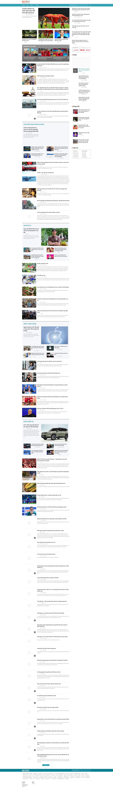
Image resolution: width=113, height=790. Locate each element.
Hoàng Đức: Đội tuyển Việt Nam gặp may (46, 648)
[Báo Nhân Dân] (32, 151)
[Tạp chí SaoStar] (56, 42)
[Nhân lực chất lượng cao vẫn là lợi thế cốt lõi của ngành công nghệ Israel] (29, 314)
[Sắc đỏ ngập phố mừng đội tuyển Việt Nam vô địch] (29, 676)
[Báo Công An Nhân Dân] (76, 50)
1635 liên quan (30, 14)
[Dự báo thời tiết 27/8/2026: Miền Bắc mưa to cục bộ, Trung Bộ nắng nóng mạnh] (29, 68)
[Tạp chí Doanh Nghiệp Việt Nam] (25, 428)
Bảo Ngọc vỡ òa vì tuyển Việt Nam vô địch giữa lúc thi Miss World (52, 636)
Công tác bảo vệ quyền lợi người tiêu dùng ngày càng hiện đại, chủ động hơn (61, 148)
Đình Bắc (67, 773)
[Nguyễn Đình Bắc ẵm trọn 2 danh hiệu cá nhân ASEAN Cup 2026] (29, 523)
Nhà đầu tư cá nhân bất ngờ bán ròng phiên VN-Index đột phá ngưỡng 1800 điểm (61, 155)
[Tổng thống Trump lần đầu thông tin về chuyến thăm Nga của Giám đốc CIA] (29, 389)
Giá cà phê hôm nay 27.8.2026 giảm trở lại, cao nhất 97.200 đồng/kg (53, 287)
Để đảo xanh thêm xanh (42, 263)
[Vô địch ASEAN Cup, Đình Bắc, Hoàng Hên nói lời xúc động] (29, 735)
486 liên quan (44, 101)
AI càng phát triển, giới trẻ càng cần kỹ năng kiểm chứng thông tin (37, 348)
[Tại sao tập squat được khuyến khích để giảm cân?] (29, 377)
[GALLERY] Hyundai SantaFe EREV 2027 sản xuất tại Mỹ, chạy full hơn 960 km (61, 452)
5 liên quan (43, 532)
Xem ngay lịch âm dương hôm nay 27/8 (46, 542)
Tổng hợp (33, 783)
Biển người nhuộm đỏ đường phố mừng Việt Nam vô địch (50, 530)
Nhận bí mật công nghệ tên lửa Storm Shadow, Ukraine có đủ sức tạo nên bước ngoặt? (80, 42)
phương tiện (50, 773)
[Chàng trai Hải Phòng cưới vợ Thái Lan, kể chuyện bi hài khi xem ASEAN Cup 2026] (50, 250)
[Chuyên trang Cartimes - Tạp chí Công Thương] (32, 454)
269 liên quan (44, 569)
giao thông (60, 774)
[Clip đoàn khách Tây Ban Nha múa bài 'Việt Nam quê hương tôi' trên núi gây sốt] (27, 256)
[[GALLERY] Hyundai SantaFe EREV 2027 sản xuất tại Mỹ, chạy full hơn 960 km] (50, 452)
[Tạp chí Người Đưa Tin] (55, 151)
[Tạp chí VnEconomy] (24, 133)
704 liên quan (30, 332)
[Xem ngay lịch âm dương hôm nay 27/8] (29, 546)
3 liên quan (44, 202)
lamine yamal (46, 773)
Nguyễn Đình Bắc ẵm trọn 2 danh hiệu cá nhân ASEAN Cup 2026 (51, 518)
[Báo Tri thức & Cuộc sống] (55, 454)
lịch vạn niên (87, 774)
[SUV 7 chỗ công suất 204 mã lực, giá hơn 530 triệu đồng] (54, 433)
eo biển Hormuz (69, 774)
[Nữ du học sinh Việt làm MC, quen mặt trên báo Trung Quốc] (50, 256)
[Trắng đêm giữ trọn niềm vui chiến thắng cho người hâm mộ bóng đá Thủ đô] (29, 475)
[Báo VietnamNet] (39, 42)
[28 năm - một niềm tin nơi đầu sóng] (29, 176)
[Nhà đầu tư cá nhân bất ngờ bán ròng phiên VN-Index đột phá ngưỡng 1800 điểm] (50, 155)
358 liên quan (45, 174)
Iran (50, 778)
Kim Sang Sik (71, 773)
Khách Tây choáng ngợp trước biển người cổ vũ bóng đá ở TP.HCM (52, 660)
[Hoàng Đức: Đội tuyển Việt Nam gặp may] (29, 652)
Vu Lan (83, 777)
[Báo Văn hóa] (38, 114)
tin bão (57, 774)
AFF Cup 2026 (75, 774)
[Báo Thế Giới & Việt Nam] (32, 356)
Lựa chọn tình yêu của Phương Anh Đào (46, 554)
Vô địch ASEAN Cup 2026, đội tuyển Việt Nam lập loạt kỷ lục (28, 11)
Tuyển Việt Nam (35, 777)
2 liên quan (42, 410)
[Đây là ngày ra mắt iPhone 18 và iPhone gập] (50, 348)
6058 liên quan (45, 67)
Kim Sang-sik (55, 777)
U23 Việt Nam (35, 773)
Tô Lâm (83, 774)
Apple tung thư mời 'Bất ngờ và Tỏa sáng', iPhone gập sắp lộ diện (31, 329)
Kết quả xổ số (75, 151)
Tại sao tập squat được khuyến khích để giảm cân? (48, 373)
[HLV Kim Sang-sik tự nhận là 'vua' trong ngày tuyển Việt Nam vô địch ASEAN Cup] (29, 593)
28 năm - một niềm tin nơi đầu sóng (45, 172)
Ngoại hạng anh (72, 777)
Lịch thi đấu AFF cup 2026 (43, 777)
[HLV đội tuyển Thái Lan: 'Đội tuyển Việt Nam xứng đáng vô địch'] (29, 511)
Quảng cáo (23, 786)
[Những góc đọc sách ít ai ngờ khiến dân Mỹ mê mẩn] (29, 34)
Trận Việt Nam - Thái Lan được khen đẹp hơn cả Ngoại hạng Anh (52, 601)
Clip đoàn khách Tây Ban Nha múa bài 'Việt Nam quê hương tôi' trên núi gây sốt (37, 256)
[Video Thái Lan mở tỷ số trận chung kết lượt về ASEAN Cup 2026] (75, 85)
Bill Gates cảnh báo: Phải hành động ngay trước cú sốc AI (50, 408)
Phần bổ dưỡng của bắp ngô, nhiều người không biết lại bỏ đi (51, 483)
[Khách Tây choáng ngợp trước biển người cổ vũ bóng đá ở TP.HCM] (29, 664)
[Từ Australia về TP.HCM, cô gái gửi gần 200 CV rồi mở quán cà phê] (27, 250)
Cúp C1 (27, 774)
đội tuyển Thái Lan (60, 777)
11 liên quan (38, 156)
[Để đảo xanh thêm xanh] (29, 267)
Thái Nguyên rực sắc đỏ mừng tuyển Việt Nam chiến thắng (50, 613)
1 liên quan (60, 151)
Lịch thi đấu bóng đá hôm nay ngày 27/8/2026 (47, 577)
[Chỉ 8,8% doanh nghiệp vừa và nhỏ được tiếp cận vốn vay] (27, 155)
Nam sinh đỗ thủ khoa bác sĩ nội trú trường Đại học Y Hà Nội (31, 230)
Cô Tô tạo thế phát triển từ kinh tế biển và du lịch (48, 212)
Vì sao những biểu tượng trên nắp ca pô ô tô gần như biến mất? (37, 452)
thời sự (79, 774)
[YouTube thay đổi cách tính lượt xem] (50, 355)
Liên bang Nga (37, 778)
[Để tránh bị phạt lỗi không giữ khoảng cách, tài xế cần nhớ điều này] (29, 103)
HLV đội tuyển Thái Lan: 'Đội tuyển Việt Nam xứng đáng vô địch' (51, 507)
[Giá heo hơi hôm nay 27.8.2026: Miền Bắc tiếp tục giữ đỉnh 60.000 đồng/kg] (29, 115)
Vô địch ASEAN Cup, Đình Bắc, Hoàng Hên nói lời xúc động (50, 731)
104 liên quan (38, 151)
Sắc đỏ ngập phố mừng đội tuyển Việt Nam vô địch (48, 672)
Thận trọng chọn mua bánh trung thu (45, 76)
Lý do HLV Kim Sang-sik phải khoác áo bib (46, 695)
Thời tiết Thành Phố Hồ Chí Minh (27, 777)
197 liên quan (45, 638)
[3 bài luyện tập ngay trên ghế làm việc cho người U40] (29, 365)
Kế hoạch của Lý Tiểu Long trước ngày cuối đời (47, 707)
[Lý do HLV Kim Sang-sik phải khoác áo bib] (29, 699)
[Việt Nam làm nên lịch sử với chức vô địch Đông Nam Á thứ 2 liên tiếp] (75, 111)
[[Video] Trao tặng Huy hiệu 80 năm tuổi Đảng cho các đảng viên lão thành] (29, 400)
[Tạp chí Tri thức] (23, 42)
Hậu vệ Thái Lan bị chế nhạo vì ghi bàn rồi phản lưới (49, 683)
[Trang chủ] (25, 2)
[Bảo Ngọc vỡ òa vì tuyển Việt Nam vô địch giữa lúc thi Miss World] (29, 640)
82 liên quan (76, 11)
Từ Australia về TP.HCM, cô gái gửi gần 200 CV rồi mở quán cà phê (37, 249)
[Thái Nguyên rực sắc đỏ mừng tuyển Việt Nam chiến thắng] (29, 617)
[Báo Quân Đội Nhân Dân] (23, 14)
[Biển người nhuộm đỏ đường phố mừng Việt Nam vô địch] (29, 534)
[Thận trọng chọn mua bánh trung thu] (29, 80)
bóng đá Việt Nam (25, 778)
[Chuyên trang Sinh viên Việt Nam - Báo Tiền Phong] (38, 569)
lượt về (31, 774)
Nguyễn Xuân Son (78, 777)
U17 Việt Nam (40, 773)
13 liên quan (44, 77)
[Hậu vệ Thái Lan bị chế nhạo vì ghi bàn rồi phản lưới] (29, 688)
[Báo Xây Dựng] (79, 121)
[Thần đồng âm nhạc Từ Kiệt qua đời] (75, 134)
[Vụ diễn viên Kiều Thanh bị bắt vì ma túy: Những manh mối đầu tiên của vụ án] (75, 92)
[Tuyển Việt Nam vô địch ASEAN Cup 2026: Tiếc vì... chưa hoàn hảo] (31, 52)
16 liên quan (44, 302)
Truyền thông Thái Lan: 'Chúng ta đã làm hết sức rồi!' (49, 495)
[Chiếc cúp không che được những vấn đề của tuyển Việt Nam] (45, 52)
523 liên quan (44, 508)
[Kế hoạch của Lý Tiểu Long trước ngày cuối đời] (29, 711)
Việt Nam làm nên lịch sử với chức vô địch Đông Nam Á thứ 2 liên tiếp (84, 111)
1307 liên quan (43, 388)
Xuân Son (82, 773)
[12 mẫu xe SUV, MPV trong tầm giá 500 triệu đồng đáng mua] (27, 446)
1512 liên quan (30, 133)
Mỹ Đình (43, 774)
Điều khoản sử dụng (24, 784)
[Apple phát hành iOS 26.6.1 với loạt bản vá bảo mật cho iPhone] (27, 355)
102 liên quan (83, 94)
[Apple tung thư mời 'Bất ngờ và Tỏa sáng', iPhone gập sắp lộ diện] (54, 335)
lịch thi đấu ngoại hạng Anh (37, 774)
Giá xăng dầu (50, 777)
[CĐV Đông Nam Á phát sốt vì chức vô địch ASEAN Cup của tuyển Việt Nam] (45, 34)
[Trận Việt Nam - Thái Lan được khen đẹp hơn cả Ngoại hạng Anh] (29, 605)
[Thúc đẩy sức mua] (29, 279)
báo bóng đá (47, 778)
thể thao (24, 774)
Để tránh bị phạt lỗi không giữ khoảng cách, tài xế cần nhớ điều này (52, 99)
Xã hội (86, 773)
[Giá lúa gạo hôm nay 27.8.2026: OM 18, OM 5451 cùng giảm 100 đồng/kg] (29, 193)
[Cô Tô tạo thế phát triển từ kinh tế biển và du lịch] (29, 216)
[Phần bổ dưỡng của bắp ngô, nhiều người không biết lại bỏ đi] (29, 487)
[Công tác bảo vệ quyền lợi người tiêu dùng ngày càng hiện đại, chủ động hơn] (50, 148)
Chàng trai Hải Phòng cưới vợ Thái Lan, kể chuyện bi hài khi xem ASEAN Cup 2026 (60, 249)
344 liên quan (43, 697)
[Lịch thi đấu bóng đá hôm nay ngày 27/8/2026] (29, 581)
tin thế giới (53, 774)
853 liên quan (30, 428)
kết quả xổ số (48, 774)
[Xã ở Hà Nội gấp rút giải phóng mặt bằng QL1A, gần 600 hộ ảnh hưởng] (29, 204)
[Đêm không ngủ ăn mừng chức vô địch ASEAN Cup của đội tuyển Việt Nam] (29, 747)
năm (33, 778)
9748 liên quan (45, 114)
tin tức (54, 773)
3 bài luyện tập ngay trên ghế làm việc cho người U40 (49, 361)
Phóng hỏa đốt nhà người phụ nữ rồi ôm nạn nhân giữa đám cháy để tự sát (83, 141)
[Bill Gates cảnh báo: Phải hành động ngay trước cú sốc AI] (29, 412)
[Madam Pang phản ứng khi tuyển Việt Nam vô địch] (62, 34)
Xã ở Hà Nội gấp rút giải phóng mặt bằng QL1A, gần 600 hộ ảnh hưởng (53, 200)
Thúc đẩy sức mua (41, 275)
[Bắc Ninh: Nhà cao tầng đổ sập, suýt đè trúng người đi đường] (75, 70)
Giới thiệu (23, 783)
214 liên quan (44, 520)
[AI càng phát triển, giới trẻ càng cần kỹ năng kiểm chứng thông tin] (27, 348)
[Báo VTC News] (32, 259)
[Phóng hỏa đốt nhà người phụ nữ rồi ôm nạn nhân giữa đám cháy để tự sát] (75, 141)
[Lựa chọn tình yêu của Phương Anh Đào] (29, 558)
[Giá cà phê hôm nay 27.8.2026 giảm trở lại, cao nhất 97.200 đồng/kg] (29, 291)
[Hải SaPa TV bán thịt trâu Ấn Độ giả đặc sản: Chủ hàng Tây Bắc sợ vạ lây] (29, 303)
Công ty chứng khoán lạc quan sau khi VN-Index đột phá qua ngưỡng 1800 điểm (31, 129)
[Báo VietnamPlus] (32, 156)
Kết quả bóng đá (84, 151)
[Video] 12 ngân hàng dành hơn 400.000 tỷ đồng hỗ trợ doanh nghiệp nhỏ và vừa (37, 148)
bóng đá (30, 778)
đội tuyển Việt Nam (77, 773)
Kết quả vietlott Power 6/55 (61, 773)
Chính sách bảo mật (24, 785)
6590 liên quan (44, 614)
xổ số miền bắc (66, 777)
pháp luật (65, 774)
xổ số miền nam (54, 778)
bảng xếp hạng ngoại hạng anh (27, 773)
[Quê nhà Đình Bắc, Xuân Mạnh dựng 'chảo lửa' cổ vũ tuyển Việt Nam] (75, 77)
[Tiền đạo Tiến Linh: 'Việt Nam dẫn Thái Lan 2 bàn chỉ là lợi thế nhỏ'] (75, 127)
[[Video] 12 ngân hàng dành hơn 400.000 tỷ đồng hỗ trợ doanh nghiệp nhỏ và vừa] (27, 148)
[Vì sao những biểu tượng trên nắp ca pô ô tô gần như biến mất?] (27, 452)
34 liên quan (37, 350)
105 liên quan (85, 87)
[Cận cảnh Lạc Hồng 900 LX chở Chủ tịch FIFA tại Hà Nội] (50, 446)
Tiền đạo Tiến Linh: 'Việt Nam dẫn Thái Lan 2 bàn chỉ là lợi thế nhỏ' (83, 126)
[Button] (90, 5)
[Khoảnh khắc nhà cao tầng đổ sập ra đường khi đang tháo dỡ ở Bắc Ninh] (75, 99)
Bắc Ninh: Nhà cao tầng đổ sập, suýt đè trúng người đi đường (83, 119)
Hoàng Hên (42, 778)
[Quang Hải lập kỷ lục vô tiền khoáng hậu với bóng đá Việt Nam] (60, 52)
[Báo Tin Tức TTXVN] (38, 388)
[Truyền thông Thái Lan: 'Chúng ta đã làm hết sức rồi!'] (29, 499)
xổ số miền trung (87, 777)
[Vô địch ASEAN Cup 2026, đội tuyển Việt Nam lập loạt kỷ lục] (53, 18)
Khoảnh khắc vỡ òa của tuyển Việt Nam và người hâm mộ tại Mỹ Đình (53, 719)
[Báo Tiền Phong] (80, 80)
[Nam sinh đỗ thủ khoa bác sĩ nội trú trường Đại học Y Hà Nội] (54, 237)
